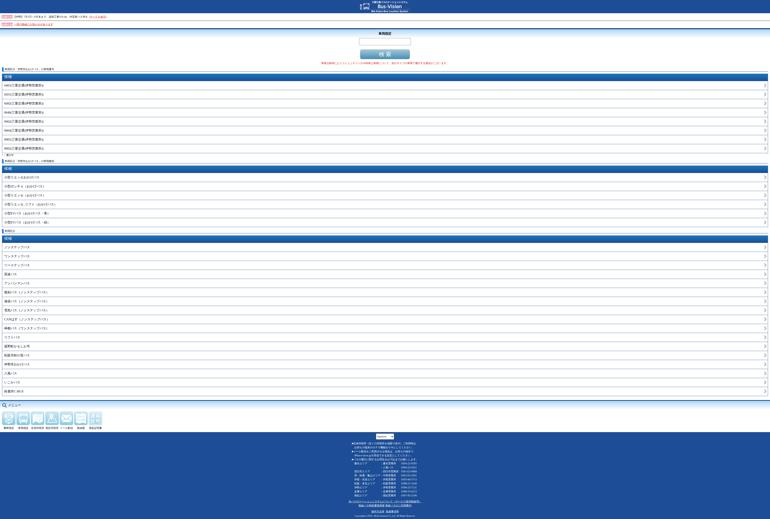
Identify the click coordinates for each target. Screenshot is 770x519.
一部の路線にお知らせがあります (33, 24)
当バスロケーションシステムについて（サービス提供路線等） (385, 501)
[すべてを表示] (97, 16)
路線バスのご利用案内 (398, 505)
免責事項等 (392, 511)
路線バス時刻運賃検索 (372, 505)
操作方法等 (377, 511)
